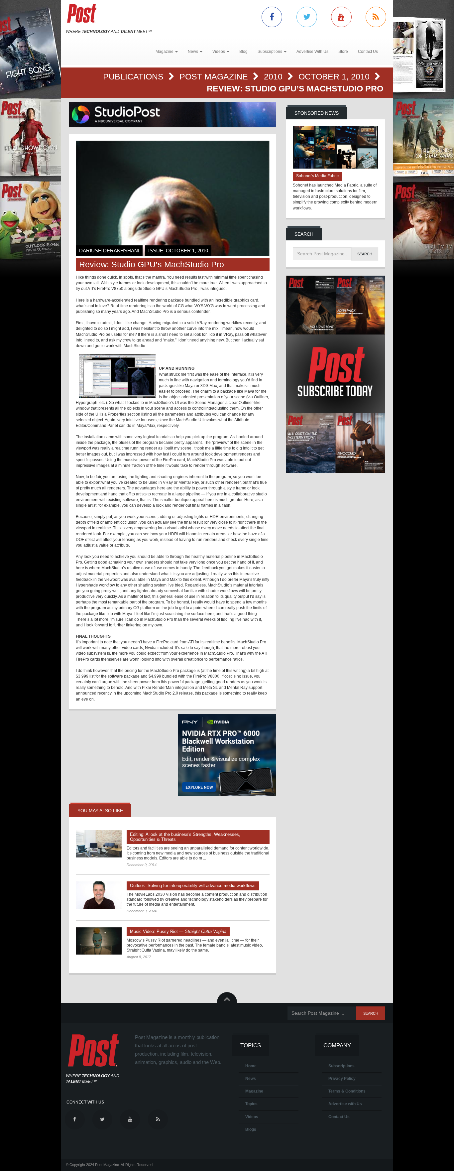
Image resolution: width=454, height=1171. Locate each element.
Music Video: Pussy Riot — (178, 931)
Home (251, 1066)
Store (343, 51)
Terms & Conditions (347, 1091)
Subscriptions (341, 1066)
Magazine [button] (165, 51)
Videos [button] (219, 51)
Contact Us (368, 51)
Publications (134, 76)
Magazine (254, 1091)
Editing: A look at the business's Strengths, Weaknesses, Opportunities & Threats (185, 837)
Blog (243, 51)
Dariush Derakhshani (109, 250)
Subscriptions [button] (270, 51)
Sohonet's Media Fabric (317, 176)
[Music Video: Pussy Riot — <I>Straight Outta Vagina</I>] (99, 941)
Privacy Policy (342, 1078)
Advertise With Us (312, 51)
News (250, 1078)
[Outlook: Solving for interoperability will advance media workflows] (99, 895)
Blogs (250, 1129)
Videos (251, 1116)
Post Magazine (214, 76)
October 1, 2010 (335, 76)
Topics (251, 1104)
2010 (274, 76)
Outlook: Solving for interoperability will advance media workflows (193, 885)
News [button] (193, 51)
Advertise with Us (345, 1104)
